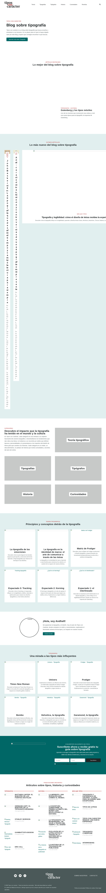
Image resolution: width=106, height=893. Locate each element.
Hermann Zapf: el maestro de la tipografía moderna (24, 807)
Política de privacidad (79, 888)
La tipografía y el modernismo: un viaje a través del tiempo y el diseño (57, 822)
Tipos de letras (90, 807)
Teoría (33, 4)
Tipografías (43, 4)
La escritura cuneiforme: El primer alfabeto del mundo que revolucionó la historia (58, 810)
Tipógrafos (53, 4)
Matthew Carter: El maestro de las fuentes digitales (24, 796)
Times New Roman (20, 684)
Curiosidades (73, 4)
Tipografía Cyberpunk (87, 832)
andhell (50, 885)
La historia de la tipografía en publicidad (56, 846)
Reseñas (84, 4)
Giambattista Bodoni (24, 832)
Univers (53, 680)
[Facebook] (15, 875)
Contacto (93, 875)
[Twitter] (20, 875)
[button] (99, 4)
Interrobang (88, 843)
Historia (63, 4)
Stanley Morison (22, 819)
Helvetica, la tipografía (53, 715)
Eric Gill (19, 847)
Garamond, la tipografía (86, 715)
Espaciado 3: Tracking (20, 588)
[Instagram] (25, 875)
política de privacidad (71, 764)
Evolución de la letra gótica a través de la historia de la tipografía (56, 835)
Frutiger (86, 680)
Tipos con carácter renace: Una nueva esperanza (92, 820)
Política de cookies (90, 888)
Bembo (20, 715)
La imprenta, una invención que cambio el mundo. (57, 796)
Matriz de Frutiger (86, 548)
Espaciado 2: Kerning (53, 588)
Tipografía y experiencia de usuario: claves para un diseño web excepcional (91, 798)
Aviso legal (98, 888)
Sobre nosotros (80, 875)
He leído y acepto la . (66, 764)
